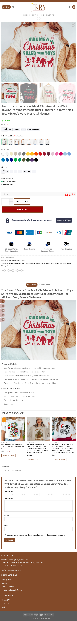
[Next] (71, 52)
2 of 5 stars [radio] (18, 494)
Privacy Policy (6, 580)
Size (3, 167)
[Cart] (73, 7)
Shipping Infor (44, 285)
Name (7, 515)
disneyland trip (30, 263)
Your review (9, 498)
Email (6, 525)
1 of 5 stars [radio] (7, 494)
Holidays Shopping (36, 15)
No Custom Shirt (9, 181)
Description (32, 285)
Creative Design (7, 178)
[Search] (13, 7)
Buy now (22, 209)
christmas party (20, 263)
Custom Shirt (8, 184)
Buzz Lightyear (10, 263)
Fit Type (4, 125)
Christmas (50, 15)
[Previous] (5, 52)
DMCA (4, 583)
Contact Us (5, 600)
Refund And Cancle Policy (11, 590)
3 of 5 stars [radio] (30, 494)
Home (25, 15)
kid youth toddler (53, 263)
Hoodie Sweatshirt (42, 263)
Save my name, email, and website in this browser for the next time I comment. (36, 535)
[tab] (32, 285)
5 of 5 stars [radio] (59, 494)
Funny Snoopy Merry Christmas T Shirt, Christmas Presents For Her (12, 446)
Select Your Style (8, 136)
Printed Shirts (20, 260)
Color (3, 149)
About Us (5, 603)
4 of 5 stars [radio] (44, 494)
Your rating (9, 491)
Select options (8, 455)
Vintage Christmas (7, 266)
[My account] (70, 7)
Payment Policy (7, 587)
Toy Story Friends (65, 263)
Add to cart (22, 202)
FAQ (3, 607)
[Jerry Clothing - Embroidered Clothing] (39, 7)
